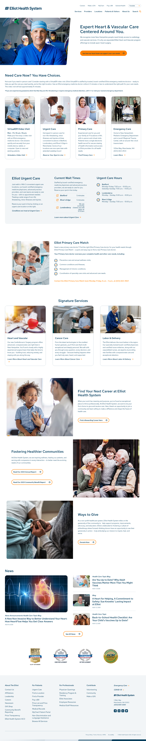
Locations (98, 11)
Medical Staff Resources (68, 705)
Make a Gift (91, 696)
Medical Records (38, 709)
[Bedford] (70, 195)
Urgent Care (37, 689)
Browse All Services (39, 721)
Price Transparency (12, 715)
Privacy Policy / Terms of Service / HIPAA (96, 734)
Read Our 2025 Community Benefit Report (29, 482)
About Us (126, 11)
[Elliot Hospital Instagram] (119, 710)
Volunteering (92, 689)
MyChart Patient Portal (41, 712)
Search (135, 11)
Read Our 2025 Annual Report (24, 472)
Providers (88, 11)
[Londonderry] (70, 207)
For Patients (37, 685)
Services (78, 11)
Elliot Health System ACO (15, 719)
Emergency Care (120, 685)
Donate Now (84, 542)
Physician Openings (67, 689)
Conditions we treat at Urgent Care (26, 211)
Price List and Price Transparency (39, 704)
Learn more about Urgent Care (66, 217)
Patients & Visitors (112, 11)
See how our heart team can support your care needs (101, 53)
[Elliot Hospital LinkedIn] (122, 710)
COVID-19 (118, 690)
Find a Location (38, 693)
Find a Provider (38, 696)
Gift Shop (9, 706)
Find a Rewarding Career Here (91, 420)
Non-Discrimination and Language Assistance (41, 716)
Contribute (91, 685)
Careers (8, 700)
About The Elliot (11, 685)
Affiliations (9, 693)
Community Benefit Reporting (13, 711)
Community (91, 693)
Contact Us (9, 689)
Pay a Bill (35, 700)
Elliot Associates (65, 698)
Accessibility (111, 734)
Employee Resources (67, 702)
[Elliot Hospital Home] (127, 695)
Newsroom (9, 703)
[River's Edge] (70, 200)
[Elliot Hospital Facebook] (115, 710)
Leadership (9, 696)
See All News (70, 634)
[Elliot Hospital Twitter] (126, 710)
